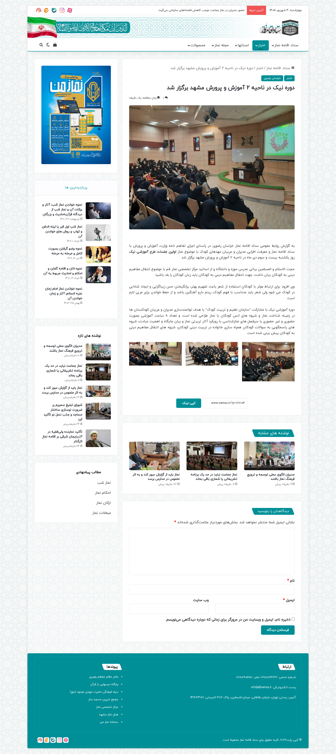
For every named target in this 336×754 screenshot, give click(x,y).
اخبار (261, 45)
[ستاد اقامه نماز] (278, 28)
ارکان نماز (103, 502)
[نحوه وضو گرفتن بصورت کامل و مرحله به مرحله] (98, 254)
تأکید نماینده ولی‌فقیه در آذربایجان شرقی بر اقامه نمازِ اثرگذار (62, 437)
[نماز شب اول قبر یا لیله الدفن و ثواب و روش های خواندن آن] (98, 232)
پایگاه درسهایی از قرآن (104, 684)
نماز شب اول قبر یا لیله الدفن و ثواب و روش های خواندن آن (62, 232)
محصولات (197, 45)
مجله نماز (221, 45)
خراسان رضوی (272, 78)
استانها (243, 45)
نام (291, 580)
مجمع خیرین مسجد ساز (103, 699)
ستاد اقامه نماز (286, 45)
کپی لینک (188, 403)
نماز (242, 740)
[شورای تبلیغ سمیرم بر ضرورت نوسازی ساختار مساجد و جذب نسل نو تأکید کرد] (98, 411)
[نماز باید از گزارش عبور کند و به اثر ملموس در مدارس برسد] (154, 456)
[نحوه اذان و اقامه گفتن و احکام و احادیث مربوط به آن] (98, 274)
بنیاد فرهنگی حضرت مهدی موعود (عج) (94, 692)
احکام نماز (103, 492)
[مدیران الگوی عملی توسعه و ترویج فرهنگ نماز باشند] (269, 456)
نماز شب (104, 482)
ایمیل (289, 600)
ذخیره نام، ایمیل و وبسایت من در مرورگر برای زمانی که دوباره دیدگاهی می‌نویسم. (228, 619)
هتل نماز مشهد (108, 715)
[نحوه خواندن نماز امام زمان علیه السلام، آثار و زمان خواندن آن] (98, 299)
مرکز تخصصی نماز (107, 707)
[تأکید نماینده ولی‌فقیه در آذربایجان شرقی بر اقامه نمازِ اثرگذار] (98, 438)
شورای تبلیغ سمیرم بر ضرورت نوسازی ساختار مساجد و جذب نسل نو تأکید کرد (63, 412)
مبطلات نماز (101, 512)
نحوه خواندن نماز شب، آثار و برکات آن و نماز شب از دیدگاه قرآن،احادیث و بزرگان (62, 210)
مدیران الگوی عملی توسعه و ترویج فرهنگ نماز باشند (271, 476)
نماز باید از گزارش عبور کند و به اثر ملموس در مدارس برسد (156, 476)
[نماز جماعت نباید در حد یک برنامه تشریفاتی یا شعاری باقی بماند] (212, 456)
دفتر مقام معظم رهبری (103, 677)
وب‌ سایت (201, 600)
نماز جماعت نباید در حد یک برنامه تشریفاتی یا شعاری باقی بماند (214, 476)
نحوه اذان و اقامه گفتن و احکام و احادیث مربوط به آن (62, 271)
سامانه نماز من (109, 722)
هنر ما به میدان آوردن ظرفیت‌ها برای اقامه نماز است (212, 10)
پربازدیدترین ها (76, 187)
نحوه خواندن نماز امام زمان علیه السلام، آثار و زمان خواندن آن (63, 294)
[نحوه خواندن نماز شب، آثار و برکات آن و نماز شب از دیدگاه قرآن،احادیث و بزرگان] (98, 210)
